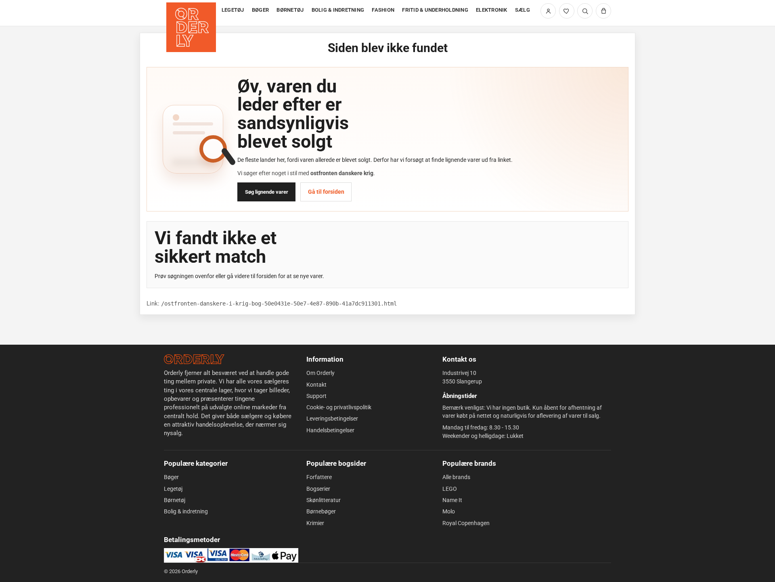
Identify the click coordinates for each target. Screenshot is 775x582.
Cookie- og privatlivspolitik (338, 407)
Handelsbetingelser (330, 430)
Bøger (171, 477)
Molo (448, 511)
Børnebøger (321, 511)
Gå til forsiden (326, 191)
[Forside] (192, 13)
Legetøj (173, 489)
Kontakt (316, 384)
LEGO (449, 489)
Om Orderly (320, 373)
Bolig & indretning (186, 511)
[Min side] (548, 11)
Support (316, 396)
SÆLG (522, 10)
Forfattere (319, 477)
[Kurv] (603, 11)
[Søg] (585, 11)
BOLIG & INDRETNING (338, 10)
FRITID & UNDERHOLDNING (435, 10)
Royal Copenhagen (466, 523)
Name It (452, 500)
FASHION (383, 10)
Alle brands (456, 477)
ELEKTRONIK (491, 10)
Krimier (315, 523)
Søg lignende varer (266, 192)
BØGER (260, 10)
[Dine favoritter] (566, 11)
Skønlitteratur (323, 500)
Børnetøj (174, 500)
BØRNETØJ (290, 10)
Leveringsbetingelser (332, 418)
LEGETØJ (233, 10)
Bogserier (318, 489)
